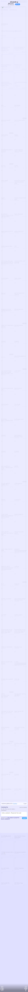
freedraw (15, 803)
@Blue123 (11, 3)
